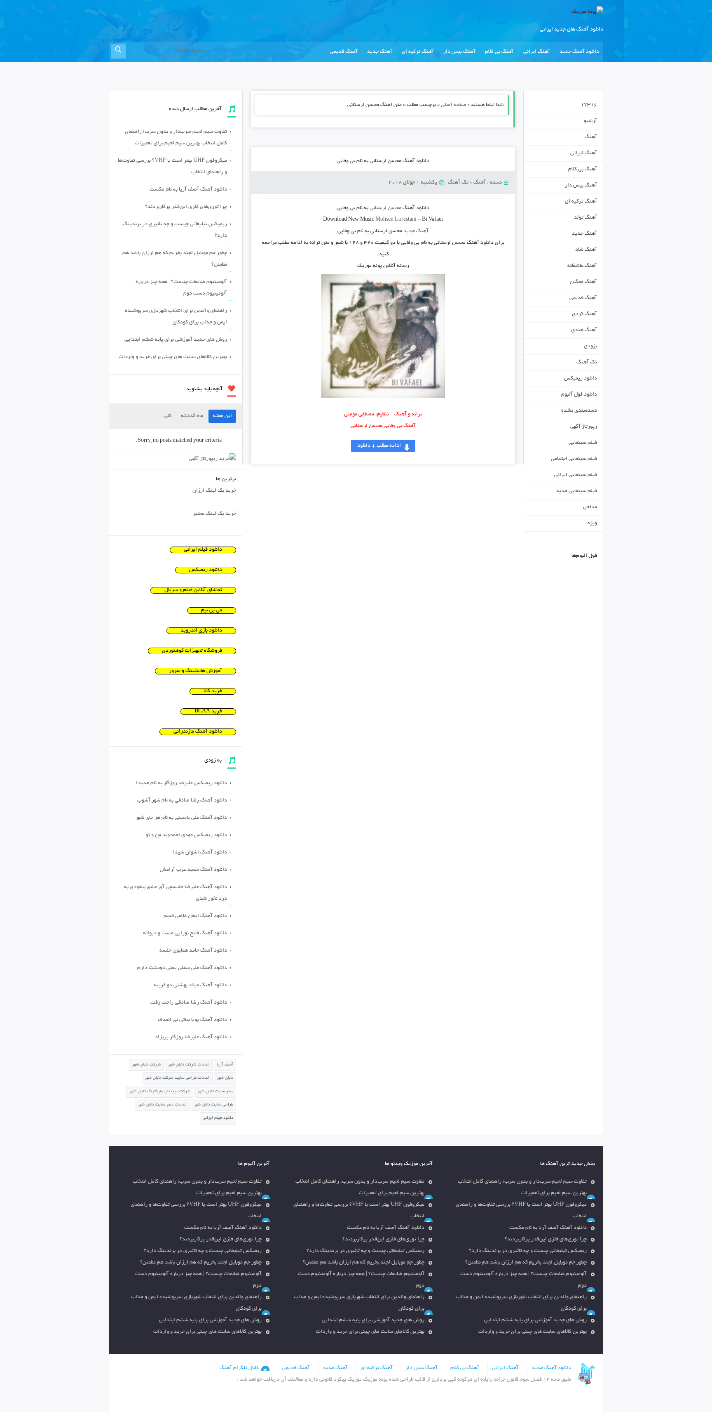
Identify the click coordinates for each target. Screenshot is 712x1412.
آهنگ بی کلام (499, 52)
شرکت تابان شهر (146, 1065)
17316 (589, 105)
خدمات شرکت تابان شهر (189, 1065)
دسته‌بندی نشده (579, 411)
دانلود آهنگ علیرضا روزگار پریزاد (191, 1037)
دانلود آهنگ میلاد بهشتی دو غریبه (190, 985)
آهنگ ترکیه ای (418, 52)
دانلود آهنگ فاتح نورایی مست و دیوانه (185, 933)
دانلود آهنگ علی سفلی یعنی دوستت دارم (182, 968)
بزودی (590, 346)
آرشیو (590, 121)
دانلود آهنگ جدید (579, 52)
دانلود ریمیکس (580, 379)
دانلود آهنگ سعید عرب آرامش (193, 870)
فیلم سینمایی (583, 443)
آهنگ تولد (585, 218)
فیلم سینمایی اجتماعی (574, 459)
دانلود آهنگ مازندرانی (197, 732)
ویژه (592, 523)
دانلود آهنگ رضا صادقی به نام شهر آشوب (182, 801)
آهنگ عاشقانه (582, 266)
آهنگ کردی (584, 314)
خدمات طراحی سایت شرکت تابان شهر (177, 1078)
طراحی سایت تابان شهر (213, 1105)
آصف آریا (225, 1065)
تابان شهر (225, 1078)
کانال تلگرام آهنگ (239, 1368)
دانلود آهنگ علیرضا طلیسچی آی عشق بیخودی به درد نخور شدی (175, 893)
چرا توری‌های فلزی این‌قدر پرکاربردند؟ (186, 207)
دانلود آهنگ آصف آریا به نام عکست (188, 190)
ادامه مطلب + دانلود (379, 446)
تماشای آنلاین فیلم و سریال (193, 590)
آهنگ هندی (584, 330)
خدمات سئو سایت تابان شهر (162, 1105)
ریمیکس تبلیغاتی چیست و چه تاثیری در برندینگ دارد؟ (175, 230)
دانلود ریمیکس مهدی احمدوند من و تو (186, 835)
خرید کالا (213, 691)
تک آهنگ (458, 183)
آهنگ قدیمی (344, 52)
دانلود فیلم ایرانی (203, 550)
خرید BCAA (208, 711)
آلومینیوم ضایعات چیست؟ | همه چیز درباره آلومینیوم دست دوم (181, 288)
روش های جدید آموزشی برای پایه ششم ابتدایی (175, 340)
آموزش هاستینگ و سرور (195, 671)
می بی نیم (211, 610)
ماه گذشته (192, 416)
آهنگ (479, 183)
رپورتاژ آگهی (583, 427)
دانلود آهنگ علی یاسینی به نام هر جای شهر (181, 818)
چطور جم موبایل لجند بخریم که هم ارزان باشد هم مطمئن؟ (174, 259)
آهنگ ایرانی (536, 52)
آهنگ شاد (586, 250)
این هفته (222, 416)
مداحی (590, 507)
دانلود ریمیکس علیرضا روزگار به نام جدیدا (181, 783)
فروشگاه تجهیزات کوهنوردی (192, 651)
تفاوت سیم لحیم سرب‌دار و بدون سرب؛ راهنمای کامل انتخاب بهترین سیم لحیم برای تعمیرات (176, 137)
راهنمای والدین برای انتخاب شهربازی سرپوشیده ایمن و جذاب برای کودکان (176, 316)
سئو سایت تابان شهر (215, 1091)
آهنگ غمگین (583, 282)
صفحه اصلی (453, 105)
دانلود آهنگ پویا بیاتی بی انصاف (192, 1020)
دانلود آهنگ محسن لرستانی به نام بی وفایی (383, 161)
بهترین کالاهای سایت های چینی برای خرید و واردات (173, 357)
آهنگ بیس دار (459, 52)
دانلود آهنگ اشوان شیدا (200, 853)
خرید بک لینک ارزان (214, 491)
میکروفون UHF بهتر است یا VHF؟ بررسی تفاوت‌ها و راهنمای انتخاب (172, 166)
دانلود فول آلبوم (579, 395)
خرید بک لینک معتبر (214, 514)
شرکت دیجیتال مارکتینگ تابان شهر (159, 1091)
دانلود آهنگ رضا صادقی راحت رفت (188, 1003)
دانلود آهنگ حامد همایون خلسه (193, 951)
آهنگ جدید (379, 52)
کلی (167, 416)
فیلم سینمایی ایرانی (575, 475)
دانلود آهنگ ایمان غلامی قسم (195, 916)
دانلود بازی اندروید (201, 631)
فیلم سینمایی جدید (576, 491)
